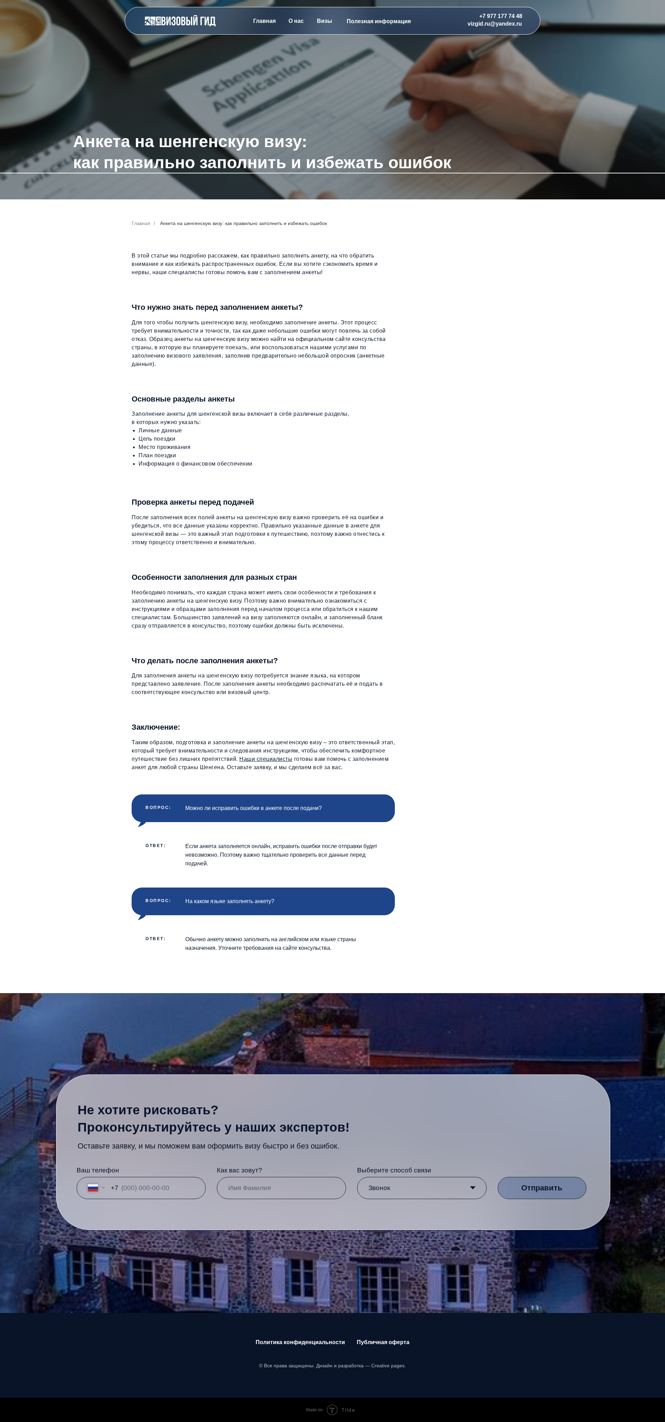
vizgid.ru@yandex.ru (495, 24)
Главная (141, 223)
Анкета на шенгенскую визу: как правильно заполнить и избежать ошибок (243, 223)
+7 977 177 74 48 (500, 16)
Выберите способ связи (394, 1170)
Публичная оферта (383, 1342)
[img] (180, 21)
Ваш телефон (98, 1170)
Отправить (541, 1188)
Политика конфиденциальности (300, 1342)
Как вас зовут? (239, 1170)
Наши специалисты (265, 759)
